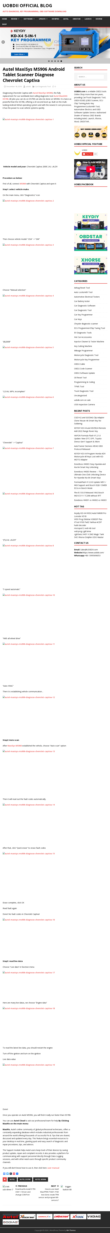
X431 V (86, 534)
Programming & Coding (84, 382)
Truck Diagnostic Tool (83, 391)
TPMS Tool (79, 386)
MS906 (23, 183)
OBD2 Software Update (84, 373)
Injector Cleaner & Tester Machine (89, 341)
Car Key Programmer (83, 314)
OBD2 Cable (79, 364)
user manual (53, 1168)
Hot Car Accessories (83, 337)
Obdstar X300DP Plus (93, 519)
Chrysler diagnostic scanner (86, 323)
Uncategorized (80, 395)
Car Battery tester (82, 301)
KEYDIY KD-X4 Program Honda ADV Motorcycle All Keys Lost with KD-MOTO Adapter (89, 456)
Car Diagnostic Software (84, 305)
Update (42, 19)
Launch (88, 19)
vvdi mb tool (90, 528)
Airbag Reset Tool (82, 287)
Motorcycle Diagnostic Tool (86, 355)
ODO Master (98, 537)
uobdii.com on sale (82, 400)
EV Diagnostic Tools (83, 332)
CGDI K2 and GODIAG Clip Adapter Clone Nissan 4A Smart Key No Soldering (89, 420)
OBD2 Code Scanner (83, 368)
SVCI (76, 537)
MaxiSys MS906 (15, 745)
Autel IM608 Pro (99, 513)
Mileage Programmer (83, 350)
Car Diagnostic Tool (43, 86)
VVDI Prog (78, 519)
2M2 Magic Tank (96, 534)
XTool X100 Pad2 (81, 522)
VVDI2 (89, 513)
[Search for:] (91, 77)
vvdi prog (78, 531)
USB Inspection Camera (84, 404)
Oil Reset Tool (80, 377)
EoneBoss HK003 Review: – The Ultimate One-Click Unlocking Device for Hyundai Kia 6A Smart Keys (90, 474)
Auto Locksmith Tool (83, 292)
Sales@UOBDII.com (89, 549)
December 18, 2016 (14, 86)
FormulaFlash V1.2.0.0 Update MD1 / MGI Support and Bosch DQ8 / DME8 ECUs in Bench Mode (90, 485)
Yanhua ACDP (96, 522)
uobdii (28, 86)
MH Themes (71, 1230)
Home (4, 19)
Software (28, 19)
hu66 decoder (80, 525)
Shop (4, 24)
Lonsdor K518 (80, 516)
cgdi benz (78, 534)
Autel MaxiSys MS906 (43, 93)
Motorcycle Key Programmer (86, 359)
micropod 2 (79, 528)
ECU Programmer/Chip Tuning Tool (89, 328)
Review (14, 19)
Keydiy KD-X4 (80, 513)
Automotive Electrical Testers (87, 296)
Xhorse (99, 19)
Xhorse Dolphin (85, 537)
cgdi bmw (87, 531)
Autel (66, 19)
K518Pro (55, 19)
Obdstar (76, 19)
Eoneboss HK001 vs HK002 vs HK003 (90, 500)
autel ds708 (25, 1179)
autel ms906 (40, 1179)
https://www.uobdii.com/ (93, 552)
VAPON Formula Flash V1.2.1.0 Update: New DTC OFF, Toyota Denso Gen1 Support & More (87, 438)
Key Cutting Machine (83, 346)
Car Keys (78, 319)
